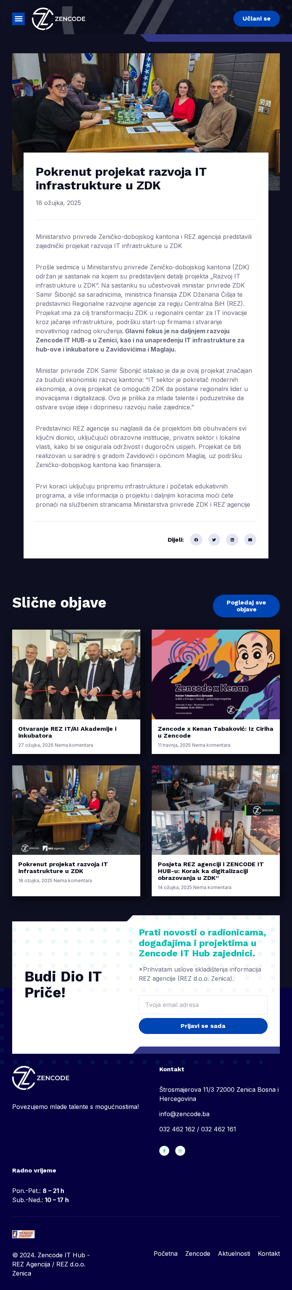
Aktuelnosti (234, 1253)
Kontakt (269, 1253)
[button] (18, 19)
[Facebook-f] (164, 1151)
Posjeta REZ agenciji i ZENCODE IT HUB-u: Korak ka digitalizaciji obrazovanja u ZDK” (211, 871)
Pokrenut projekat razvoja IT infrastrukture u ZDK (63, 868)
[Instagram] (180, 1151)
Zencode (197, 1253)
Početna (166, 1253)
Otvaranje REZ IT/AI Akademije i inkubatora (67, 732)
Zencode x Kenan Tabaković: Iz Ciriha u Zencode (215, 732)
